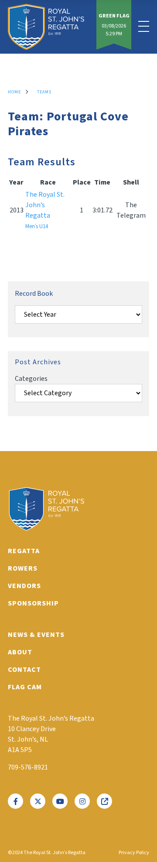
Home (14, 92)
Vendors (24, 586)
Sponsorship (33, 603)
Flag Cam (25, 687)
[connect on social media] (15, 801)
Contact (24, 669)
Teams (44, 92)
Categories (31, 378)
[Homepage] (46, 27)
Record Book (34, 293)
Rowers (23, 568)
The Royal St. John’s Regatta (45, 210)
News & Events (36, 635)
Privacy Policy (134, 852)
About (20, 652)
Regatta (24, 551)
